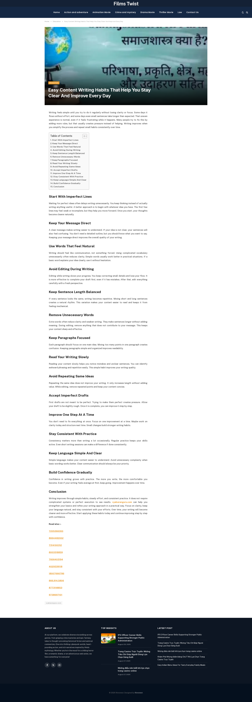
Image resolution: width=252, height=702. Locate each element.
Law (180, 12)
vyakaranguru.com (122, 502)
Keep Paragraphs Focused (65, 160)
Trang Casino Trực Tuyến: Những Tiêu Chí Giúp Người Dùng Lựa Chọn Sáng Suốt (134, 654)
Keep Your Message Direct (65, 143)
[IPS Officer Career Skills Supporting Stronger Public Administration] (108, 638)
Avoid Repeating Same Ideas (66, 166)
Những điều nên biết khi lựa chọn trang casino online (133, 669)
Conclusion (58, 186)
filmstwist (139, 693)
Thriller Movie (166, 12)
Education (53, 83)
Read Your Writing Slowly (64, 163)
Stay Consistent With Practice (68, 176)
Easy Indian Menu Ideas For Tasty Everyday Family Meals (181, 665)
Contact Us (192, 12)
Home (56, 12)
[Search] (247, 12)
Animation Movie (102, 12)
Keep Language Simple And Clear (69, 180)
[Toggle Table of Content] (83, 136)
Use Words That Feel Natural (66, 146)
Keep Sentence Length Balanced (68, 153)
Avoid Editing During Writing (66, 150)
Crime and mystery (125, 12)
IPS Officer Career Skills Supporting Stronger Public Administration (131, 638)
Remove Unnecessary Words (66, 156)
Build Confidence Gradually (67, 183)
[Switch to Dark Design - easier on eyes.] (242, 12)
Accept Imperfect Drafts (65, 170)
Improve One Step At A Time (67, 173)
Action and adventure (76, 12)
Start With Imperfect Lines (65, 140)
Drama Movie (147, 12)
